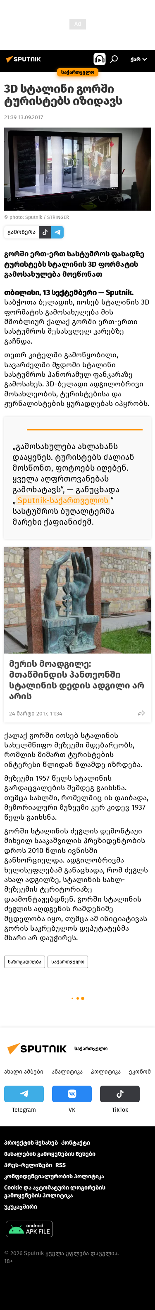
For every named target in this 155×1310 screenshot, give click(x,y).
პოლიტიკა (106, 1071)
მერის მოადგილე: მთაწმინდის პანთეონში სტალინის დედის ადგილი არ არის (76, 680)
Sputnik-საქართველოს (63, 500)
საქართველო (67, 962)
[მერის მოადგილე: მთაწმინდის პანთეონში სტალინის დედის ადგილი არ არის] (77, 600)
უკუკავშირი (20, 1206)
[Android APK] (29, 1230)
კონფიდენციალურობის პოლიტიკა (54, 1176)
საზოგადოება (24, 962)
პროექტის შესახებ (31, 1142)
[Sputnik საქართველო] (24, 62)
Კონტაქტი (75, 1142)
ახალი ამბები (23, 1071)
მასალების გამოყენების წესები (49, 1154)
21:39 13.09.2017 (23, 117)
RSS (60, 1165)
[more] (141, 713)
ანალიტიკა (67, 1071)
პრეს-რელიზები (28, 1165)
